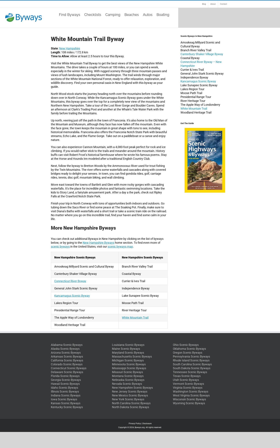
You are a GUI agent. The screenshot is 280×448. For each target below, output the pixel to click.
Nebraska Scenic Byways (128, 380)
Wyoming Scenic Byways (189, 403)
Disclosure (147, 423)
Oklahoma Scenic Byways (189, 348)
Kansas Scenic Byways (65, 403)
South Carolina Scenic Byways (192, 364)
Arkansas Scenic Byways (67, 356)
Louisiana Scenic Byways (128, 344)
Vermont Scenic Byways (188, 383)
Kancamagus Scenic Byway (72, 295)
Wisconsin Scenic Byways (189, 399)
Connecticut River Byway (70, 281)
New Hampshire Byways (98, 242)
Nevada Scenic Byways (127, 383)
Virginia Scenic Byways (187, 387)
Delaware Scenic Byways (67, 372)
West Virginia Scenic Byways (191, 395)
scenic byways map (120, 246)
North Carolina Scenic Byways (131, 403)
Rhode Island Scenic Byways (191, 360)
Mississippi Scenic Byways (129, 368)
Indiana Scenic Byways (65, 395)
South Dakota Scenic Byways (191, 368)
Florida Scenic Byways (65, 376)
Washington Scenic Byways (190, 391)
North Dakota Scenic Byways (130, 407)
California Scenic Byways (67, 360)
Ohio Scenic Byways (186, 344)
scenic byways (60, 246)
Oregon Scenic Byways (187, 352)
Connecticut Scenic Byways (68, 368)
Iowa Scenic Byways (64, 399)
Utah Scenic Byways (186, 380)
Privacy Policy (135, 423)
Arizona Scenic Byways (66, 352)
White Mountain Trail (135, 317)
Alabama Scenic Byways (66, 344)
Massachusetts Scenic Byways (132, 356)
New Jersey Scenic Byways (129, 391)
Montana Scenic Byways (128, 376)
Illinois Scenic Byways (65, 391)
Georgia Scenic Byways (66, 380)
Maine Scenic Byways (126, 348)
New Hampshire (69, 48)
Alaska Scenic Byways (65, 348)
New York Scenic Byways (128, 399)
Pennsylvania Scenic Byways (191, 356)
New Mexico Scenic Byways (130, 395)
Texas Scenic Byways (187, 376)
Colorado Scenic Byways (66, 364)
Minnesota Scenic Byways (129, 364)
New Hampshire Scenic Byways (132, 387)
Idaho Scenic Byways (64, 387)
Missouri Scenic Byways (127, 372)
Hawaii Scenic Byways (65, 383)
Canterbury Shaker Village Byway (202, 54)
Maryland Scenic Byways (128, 352)
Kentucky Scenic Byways (67, 407)
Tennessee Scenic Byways (190, 372)
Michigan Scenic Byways (128, 360)
